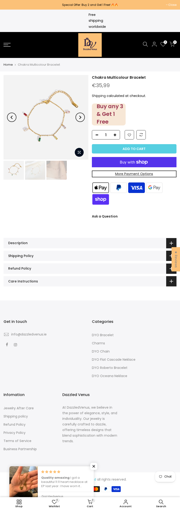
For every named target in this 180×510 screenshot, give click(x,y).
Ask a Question (105, 216)
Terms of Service (17, 441)
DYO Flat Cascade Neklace (113, 359)
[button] (93, 466)
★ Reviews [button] (176, 259)
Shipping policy (16, 416)
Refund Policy (15, 424)
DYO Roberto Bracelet (110, 367)
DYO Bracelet (103, 335)
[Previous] (11, 117)
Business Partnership (20, 449)
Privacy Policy (15, 432)
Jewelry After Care (19, 408)
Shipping (99, 95)
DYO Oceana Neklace (109, 376)
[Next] (80, 117)
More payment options (134, 173)
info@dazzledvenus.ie (29, 334)
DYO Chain (101, 351)
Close (10, 5)
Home (8, 65)
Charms (98, 343)
